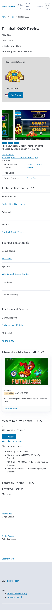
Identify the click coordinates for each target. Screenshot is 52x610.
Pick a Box (31, 178)
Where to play (31, 157)
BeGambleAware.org (17, 593)
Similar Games (18, 157)
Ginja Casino (8, 536)
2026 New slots (28, 6)
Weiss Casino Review (12, 441)
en (47, 5)
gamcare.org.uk (14, 597)
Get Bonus (16, 95)
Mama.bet (7, 513)
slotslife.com (13, 580)
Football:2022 (10, 408)
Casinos (39, 6)
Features (6, 157)
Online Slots (20, 7)
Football (30, 164)
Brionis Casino (9, 558)
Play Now (9, 436)
